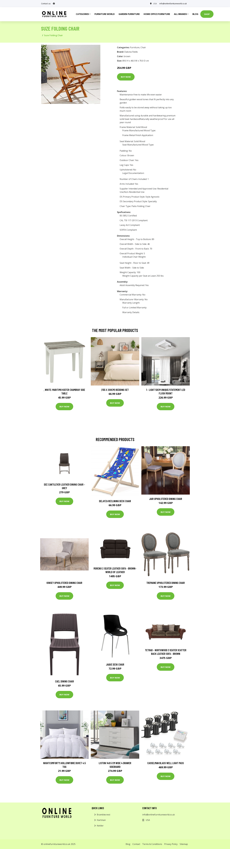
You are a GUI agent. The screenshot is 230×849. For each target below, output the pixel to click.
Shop (207, 14)
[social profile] (54, 3)
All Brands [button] (180, 14)
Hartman (101, 820)
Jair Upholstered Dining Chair (165, 498)
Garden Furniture (129, 14)
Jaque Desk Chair (115, 664)
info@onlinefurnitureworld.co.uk (173, 3)
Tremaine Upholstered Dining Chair (165, 582)
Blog (195, 14)
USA (155, 3)
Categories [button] (82, 14)
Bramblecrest (103, 814)
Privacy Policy (171, 844)
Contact (136, 844)
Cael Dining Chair (64, 681)
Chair (143, 47)
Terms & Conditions (152, 844)
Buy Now (126, 76)
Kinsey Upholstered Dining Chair (64, 582)
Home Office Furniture (157, 14)
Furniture (134, 47)
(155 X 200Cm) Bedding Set (115, 389)
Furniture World (105, 14)
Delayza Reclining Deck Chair (115, 501)
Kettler (100, 825)
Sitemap (184, 844)
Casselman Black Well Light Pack (165, 763)
